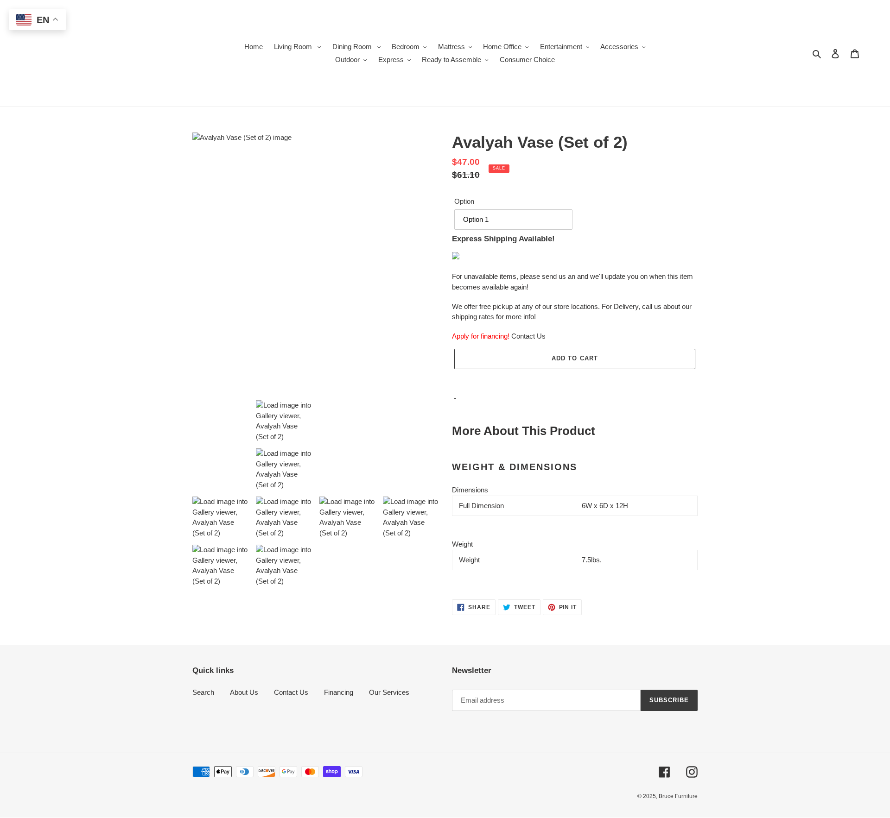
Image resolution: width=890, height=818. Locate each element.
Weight (462, 544)
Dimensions (470, 490)
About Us (244, 692)
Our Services (389, 692)
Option (464, 201)
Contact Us (528, 336)
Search (203, 692)
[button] (574, 379)
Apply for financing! (480, 336)
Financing (338, 692)
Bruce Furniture (678, 796)
